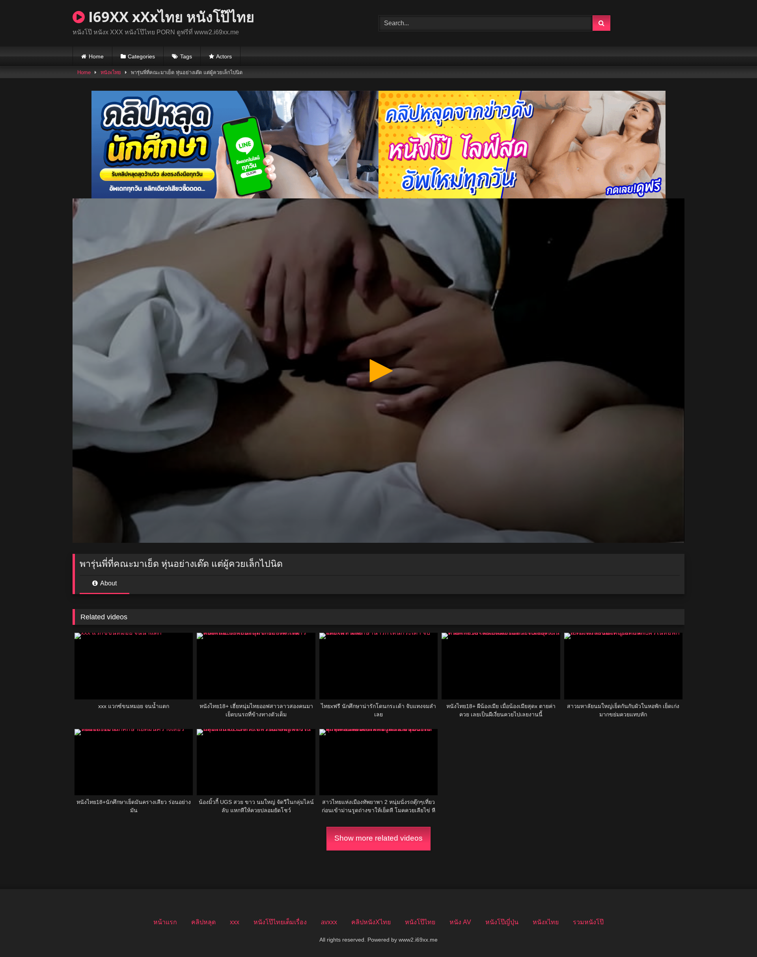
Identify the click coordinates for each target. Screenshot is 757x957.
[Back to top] (732, 933)
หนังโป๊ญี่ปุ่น (501, 922)
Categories (141, 56)
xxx (234, 922)
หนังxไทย (111, 72)
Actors (224, 56)
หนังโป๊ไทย (420, 922)
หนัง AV (460, 922)
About (108, 583)
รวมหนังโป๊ (588, 922)
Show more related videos (378, 838)
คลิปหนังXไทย (371, 922)
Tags (186, 56)
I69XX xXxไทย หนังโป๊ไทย (169, 16)
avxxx (329, 922)
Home (96, 56)
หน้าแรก (165, 922)
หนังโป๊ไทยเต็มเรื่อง (280, 922)
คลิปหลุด (203, 922)
